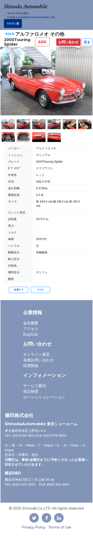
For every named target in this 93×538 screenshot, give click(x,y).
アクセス (30, 328)
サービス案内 (34, 385)
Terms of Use (59, 527)
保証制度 (30, 391)
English (30, 334)
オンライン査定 (36, 354)
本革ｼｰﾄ (18, 289)
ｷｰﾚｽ (40, 289)
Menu (11, 23)
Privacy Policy (34, 527)
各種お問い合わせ (38, 359)
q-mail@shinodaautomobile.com (35, 17)
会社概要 (30, 322)
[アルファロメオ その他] (46, 83)
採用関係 (30, 365)
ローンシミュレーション (44, 396)
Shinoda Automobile (25, 6)
